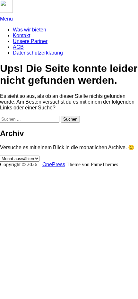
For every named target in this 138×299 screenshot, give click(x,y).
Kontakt (21, 35)
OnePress (53, 164)
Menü (6, 18)
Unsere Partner (30, 41)
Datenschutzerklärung (38, 53)
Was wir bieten (29, 29)
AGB (18, 47)
